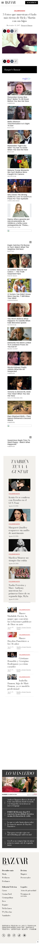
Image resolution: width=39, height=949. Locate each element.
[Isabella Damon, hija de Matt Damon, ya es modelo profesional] (12, 677)
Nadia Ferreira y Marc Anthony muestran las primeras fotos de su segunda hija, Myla (19, 590)
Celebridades (19, 11)
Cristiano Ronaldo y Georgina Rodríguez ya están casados (18, 662)
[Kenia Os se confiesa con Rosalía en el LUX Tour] (19, 485)
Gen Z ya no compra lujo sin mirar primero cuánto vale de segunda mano (20, 843)
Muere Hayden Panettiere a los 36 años (18, 641)
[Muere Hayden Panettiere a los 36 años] (12, 634)
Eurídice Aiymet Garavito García (24, 628)
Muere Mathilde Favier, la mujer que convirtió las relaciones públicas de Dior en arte (19, 619)
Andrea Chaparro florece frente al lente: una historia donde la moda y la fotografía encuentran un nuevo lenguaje (21, 803)
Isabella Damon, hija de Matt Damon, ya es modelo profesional (18, 685)
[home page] (10, 2)
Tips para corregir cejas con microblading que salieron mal (19, 834)
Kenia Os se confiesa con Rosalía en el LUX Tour (19, 500)
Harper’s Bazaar (26, 25)
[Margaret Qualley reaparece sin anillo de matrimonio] (19, 515)
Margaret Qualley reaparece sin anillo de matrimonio (19, 530)
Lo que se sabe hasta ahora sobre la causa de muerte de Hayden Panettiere (20, 824)
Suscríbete (31, 2)
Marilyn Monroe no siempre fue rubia (19, 559)
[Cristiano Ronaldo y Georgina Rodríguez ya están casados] (12, 654)
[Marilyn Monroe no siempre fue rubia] (19, 545)
